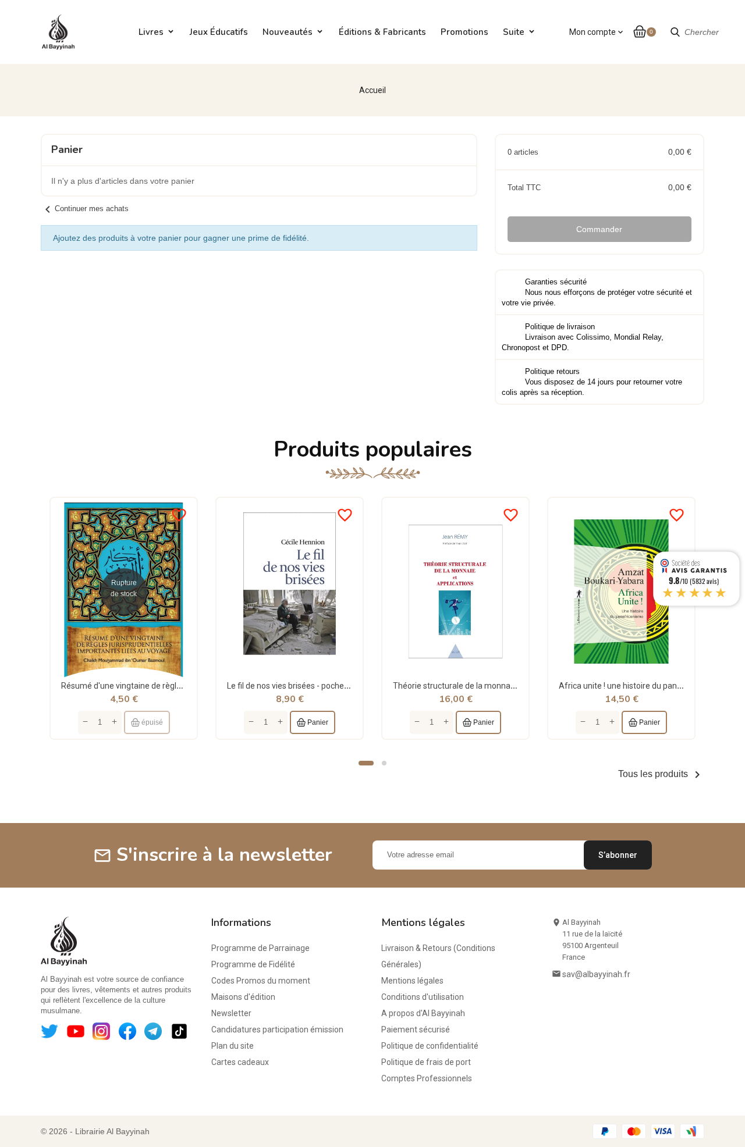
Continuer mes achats (85, 208)
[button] (366, 763)
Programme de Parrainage (260, 948)
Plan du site (232, 1045)
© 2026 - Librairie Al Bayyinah (95, 1131)
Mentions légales (412, 980)
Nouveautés (287, 32)
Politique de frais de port (426, 1062)
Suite (513, 32)
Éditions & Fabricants (382, 32)
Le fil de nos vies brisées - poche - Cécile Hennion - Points (330, 685)
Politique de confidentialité (429, 1045)
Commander (599, 229)
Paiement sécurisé (415, 1029)
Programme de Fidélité (253, 964)
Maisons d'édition (243, 997)
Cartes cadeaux (240, 1062)
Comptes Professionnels (426, 1078)
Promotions (464, 32)
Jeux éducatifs (219, 32)
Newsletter (231, 1013)
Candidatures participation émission (277, 1029)
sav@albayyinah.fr (596, 974)
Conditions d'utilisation (422, 997)
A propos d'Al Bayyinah (423, 1013)
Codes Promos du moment (260, 980)
